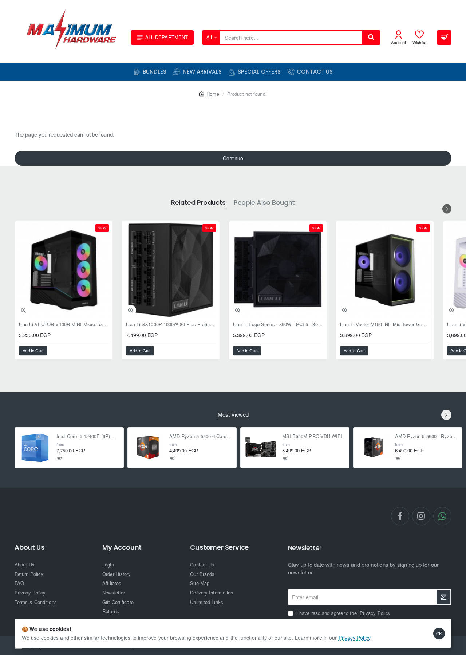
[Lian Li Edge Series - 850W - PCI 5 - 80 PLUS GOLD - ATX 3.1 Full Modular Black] (278, 270)
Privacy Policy (354, 637)
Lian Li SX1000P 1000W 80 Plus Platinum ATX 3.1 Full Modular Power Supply (171, 324)
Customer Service (219, 547)
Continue (233, 158)
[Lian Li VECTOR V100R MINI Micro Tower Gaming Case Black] (64, 270)
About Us (29, 547)
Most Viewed (233, 414)
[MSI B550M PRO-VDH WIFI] (260, 447)
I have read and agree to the (343, 613)
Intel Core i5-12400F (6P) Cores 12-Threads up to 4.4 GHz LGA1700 (87, 437)
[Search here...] (371, 37)
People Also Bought (264, 203)
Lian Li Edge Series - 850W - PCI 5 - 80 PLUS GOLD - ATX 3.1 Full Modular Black (278, 324)
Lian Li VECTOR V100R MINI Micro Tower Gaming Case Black (63, 324)
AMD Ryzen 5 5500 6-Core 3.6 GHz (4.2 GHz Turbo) (200, 437)
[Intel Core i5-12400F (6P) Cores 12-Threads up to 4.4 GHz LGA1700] (35, 447)
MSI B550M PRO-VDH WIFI (312, 437)
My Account (122, 547)
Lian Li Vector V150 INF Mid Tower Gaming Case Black (385, 324)
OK (439, 633)
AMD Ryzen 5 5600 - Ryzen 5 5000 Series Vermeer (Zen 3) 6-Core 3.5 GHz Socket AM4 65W (426, 437)
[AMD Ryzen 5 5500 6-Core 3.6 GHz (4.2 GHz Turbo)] (147, 447)
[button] (23, 310)
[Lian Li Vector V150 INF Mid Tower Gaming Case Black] (385, 270)
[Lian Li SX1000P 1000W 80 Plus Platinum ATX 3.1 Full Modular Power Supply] (171, 270)
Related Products (198, 203)
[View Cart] (444, 37)
